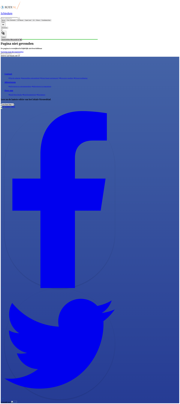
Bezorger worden (66, 78)
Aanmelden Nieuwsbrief (11, 40)
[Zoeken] (19, 18)
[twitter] (59, 398)
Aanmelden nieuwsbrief (31, 78)
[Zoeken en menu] (3, 33)
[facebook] (59, 287)
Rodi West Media (16, 95)
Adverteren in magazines (42, 86)
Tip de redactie (15, 78)
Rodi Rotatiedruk (29, 95)
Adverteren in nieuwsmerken (21, 86)
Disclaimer (41, 95)
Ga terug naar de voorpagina (12, 52)
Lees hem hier (7, 105)
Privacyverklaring (81, 78)
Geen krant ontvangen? (50, 78)
